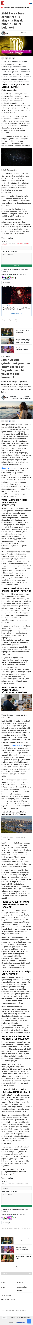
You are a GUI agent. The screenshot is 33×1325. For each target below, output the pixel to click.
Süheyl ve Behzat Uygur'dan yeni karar (22, 348)
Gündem (3, 1287)
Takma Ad (4, 241)
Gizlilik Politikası (6, 1295)
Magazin (20, 1282)
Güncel (3, 1282)
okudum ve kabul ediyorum (15, 270)
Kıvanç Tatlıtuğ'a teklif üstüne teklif (22, 331)
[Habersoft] (21, 1322)
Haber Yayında (7, 468)
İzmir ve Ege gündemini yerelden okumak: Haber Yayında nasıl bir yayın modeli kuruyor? (23, 341)
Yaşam (8, 10)
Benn (4, 10)
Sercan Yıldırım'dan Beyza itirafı (23, 1257)
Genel (8, 356)
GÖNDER (16, 266)
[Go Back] (29, 1321)
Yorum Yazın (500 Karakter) (9, 251)
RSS (5, 1317)
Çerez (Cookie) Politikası (8, 1299)
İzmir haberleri (16, 746)
